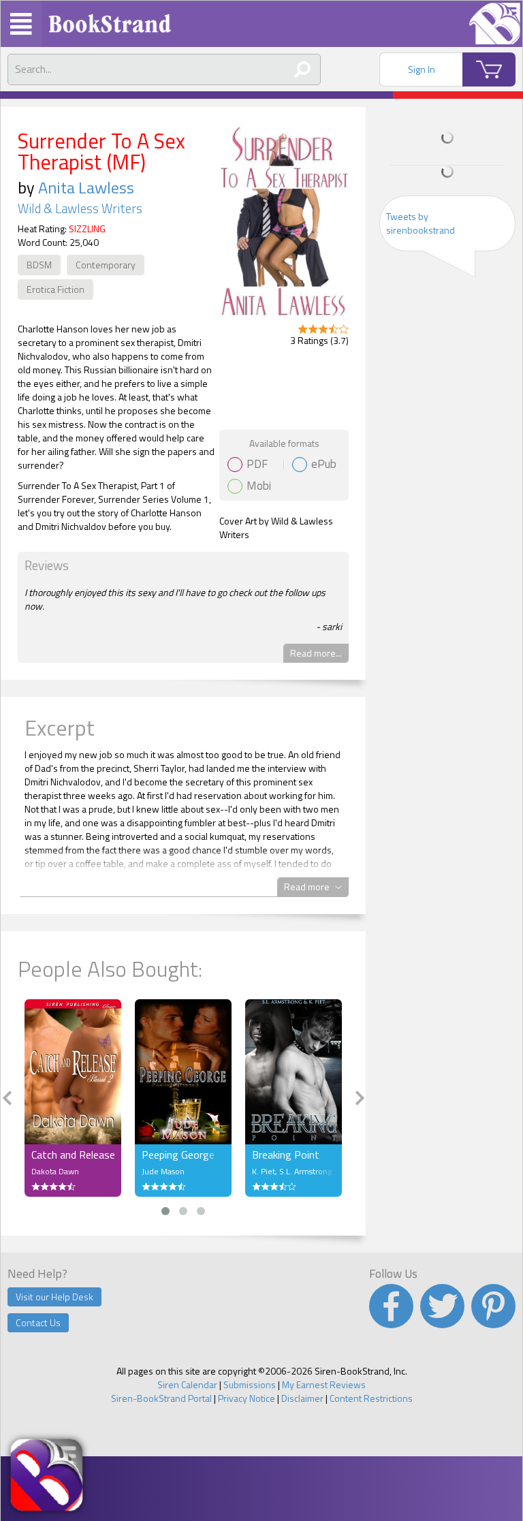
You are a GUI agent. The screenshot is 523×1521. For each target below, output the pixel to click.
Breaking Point (285, 1154)
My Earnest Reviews (324, 1384)
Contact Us (38, 1322)
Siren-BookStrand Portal (161, 1398)
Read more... (316, 653)
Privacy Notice (246, 1398)
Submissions (249, 1384)
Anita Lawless (86, 187)
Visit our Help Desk (54, 1296)
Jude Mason (163, 1171)
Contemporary (106, 264)
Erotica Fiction (55, 289)
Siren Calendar (187, 1384)
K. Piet (263, 1171)
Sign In (421, 69)
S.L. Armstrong (305, 1171)
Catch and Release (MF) (72, 1154)
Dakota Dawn (55, 1171)
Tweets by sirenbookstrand (420, 223)
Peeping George (178, 1154)
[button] (165, 1211)
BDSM (39, 264)
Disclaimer (302, 1398)
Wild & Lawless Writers (80, 208)
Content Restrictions (371, 1398)
